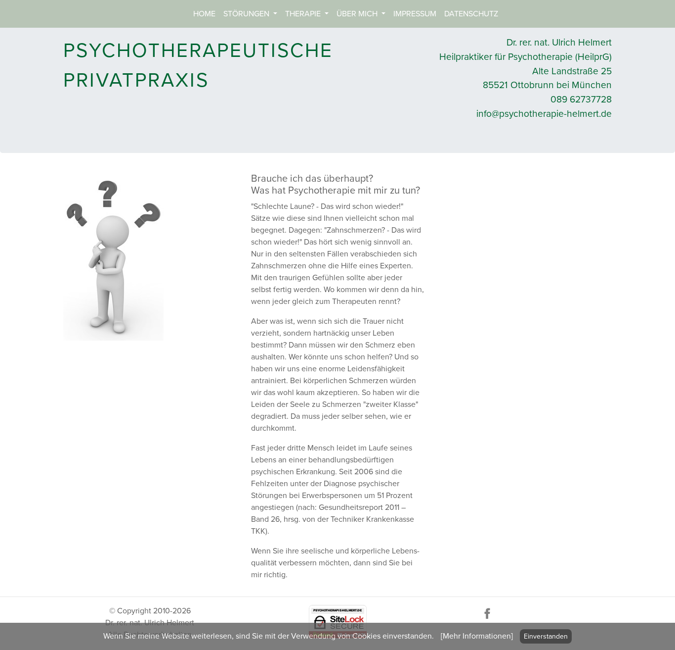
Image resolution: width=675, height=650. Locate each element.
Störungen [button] (247, 14)
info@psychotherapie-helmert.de (544, 113)
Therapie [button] (304, 14)
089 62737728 (581, 99)
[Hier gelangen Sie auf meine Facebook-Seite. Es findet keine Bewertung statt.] (487, 613)
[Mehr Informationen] (477, 636)
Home (204, 14)
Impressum (414, 14)
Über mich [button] (358, 14)
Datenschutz (471, 14)
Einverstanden (546, 636)
